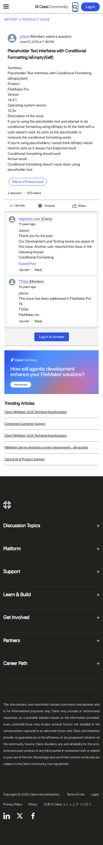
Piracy (33, 804)
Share (82, 206)
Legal (95, 794)
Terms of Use (76, 794)
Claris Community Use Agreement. (45, 764)
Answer (49, 206)
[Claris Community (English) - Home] (51, 7)
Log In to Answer (51, 337)
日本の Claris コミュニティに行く (68, 804)
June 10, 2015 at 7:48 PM (37, 42)
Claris (7, 505)
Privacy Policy (12, 804)
